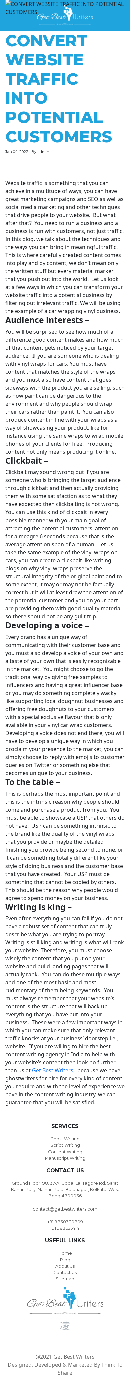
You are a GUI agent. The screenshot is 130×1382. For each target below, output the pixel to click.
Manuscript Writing (65, 1158)
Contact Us (65, 1272)
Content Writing (65, 1151)
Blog (65, 1259)
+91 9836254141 (65, 1228)
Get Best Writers (52, 1070)
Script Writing (65, 1145)
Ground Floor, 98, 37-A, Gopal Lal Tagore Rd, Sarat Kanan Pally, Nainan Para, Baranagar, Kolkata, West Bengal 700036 (65, 1189)
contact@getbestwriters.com (65, 1209)
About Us (65, 1266)
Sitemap (65, 1278)
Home (65, 1253)
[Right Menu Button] (120, 15)
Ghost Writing (65, 1138)
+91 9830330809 (65, 1221)
